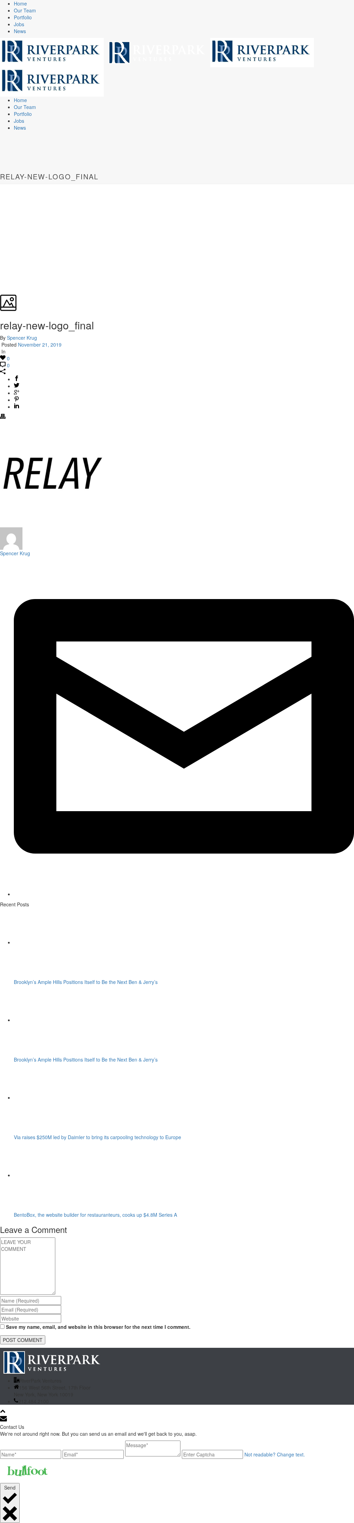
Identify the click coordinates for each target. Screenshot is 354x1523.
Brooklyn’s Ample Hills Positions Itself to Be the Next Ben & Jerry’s (86, 981)
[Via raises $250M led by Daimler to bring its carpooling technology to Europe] (58, 1097)
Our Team (25, 10)
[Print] (3, 417)
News (20, 31)
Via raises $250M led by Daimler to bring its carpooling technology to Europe (97, 1137)
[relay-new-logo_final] (0, 187)
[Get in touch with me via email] (184, 893)
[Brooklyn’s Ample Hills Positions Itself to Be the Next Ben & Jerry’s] (58, 942)
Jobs (19, 24)
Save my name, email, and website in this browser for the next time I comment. (98, 1326)
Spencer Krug (22, 337)
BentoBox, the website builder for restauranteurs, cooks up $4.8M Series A (95, 1214)
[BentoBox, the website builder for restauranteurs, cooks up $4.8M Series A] (58, 1175)
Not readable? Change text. (274, 1454)
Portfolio (23, 17)
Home (20, 3)
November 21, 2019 (40, 344)
